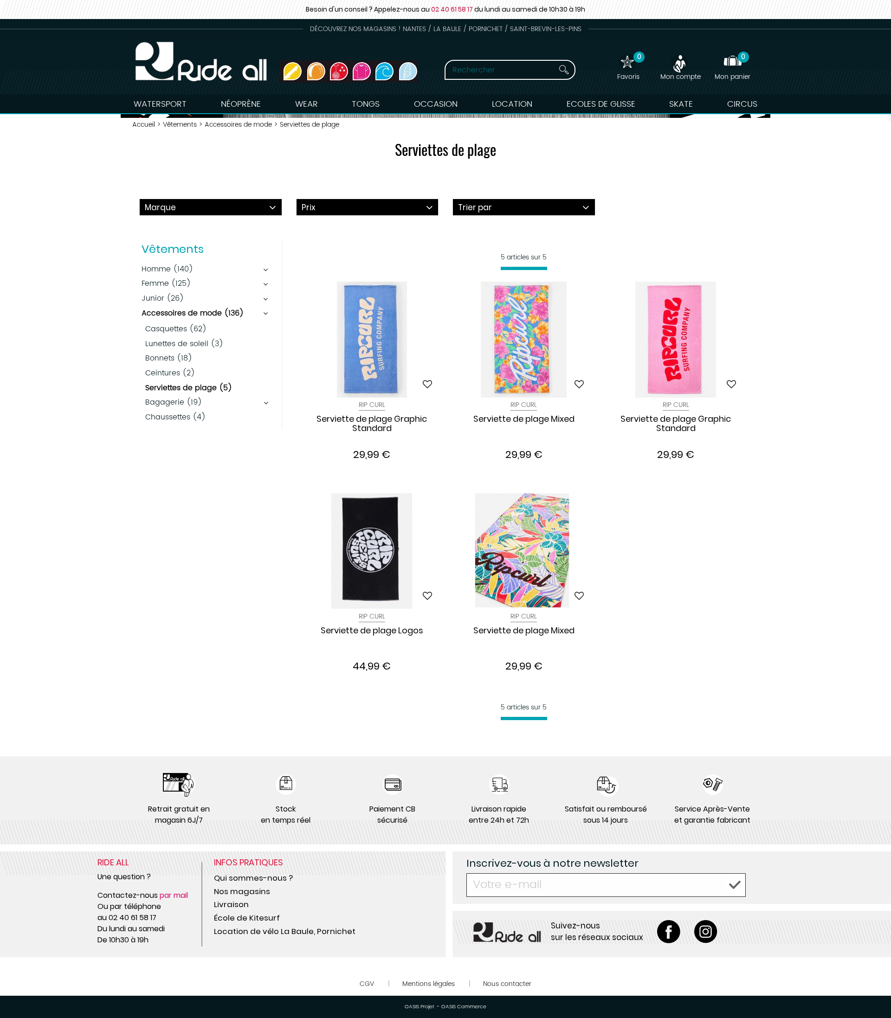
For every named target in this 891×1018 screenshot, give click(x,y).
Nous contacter (507, 984)
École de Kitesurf (247, 917)
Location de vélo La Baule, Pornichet (284, 931)
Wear (306, 104)
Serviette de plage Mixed (524, 419)
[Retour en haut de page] (872, 990)
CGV (367, 984)
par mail (174, 895)
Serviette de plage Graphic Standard (371, 424)
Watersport (160, 104)
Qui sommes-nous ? (253, 877)
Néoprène (241, 104)
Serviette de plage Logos (372, 631)
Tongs (366, 104)
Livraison (231, 904)
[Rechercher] (564, 70)
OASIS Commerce (463, 1007)
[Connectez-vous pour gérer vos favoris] (427, 384)
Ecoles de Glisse (601, 104)
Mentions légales (428, 984)
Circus (742, 104)
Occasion (436, 104)
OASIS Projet (419, 1007)
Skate (681, 104)
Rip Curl (372, 404)
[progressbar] (524, 268)
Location (512, 104)
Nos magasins (242, 891)
